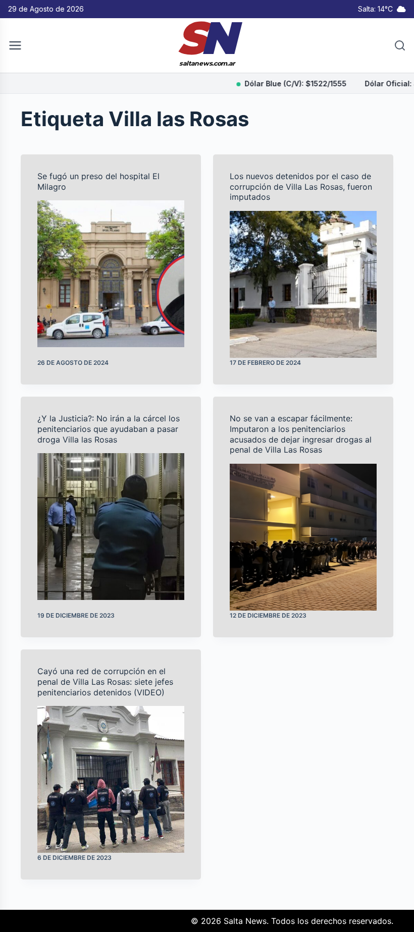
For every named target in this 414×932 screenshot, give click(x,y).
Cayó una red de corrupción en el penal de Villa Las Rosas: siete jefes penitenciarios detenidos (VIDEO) (105, 681)
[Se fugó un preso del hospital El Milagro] (110, 273)
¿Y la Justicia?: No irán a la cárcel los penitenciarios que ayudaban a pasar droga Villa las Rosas (108, 429)
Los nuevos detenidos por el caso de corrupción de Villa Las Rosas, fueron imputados (301, 186)
